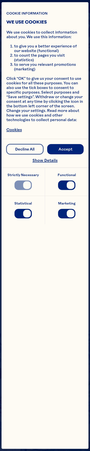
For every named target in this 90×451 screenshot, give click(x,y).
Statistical (23, 203)
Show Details (45, 160)
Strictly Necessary (23, 175)
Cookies (14, 130)
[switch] (23, 185)
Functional (67, 175)
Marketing (66, 203)
